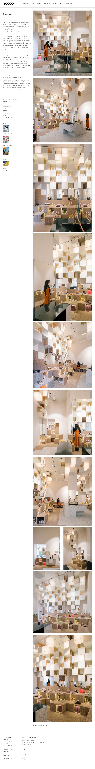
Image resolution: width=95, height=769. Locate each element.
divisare (5, 110)
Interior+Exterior (7, 106)
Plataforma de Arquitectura (10, 99)
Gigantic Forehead (7, 117)
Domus (5, 101)
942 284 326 (9, 747)
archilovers (6, 115)
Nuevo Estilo (6, 113)
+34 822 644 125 (26, 744)
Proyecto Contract (7, 103)
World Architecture (7, 112)
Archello (5, 105)
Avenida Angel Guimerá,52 (28, 740)
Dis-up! (4, 108)
